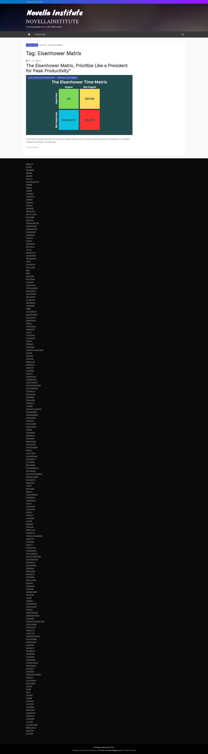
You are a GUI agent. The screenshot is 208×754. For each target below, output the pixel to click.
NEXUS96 (30, 489)
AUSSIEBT (30, 657)
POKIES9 (29, 194)
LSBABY (29, 695)
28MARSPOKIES (32, 615)
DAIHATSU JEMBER (34, 474)
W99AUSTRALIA (33, 636)
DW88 (28, 167)
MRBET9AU (31, 728)
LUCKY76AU (31, 680)
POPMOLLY (30, 391)
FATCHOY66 (31, 294)
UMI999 (29, 199)
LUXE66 (29, 406)
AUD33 (29, 241)
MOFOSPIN (30, 394)
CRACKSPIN (31, 427)
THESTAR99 (31, 624)
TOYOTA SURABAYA (34, 536)
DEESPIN (29, 220)
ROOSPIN (30, 595)
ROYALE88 (30, 400)
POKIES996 (30, 660)
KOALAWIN (31, 232)
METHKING (30, 465)
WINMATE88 (31, 592)
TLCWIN (29, 722)
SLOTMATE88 (31, 725)
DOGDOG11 (31, 285)
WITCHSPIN (31, 424)
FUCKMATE (31, 459)
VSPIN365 (30, 654)
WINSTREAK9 (32, 613)
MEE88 (29, 173)
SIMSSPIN (30, 483)
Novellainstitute (52, 21)
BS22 (28, 692)
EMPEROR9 (31, 320)
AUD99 (29, 353)
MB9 (28, 273)
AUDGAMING (31, 412)
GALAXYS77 (31, 317)
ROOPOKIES (31, 666)
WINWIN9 (30, 306)
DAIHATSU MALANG (34, 350)
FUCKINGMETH (32, 468)
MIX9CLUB (30, 362)
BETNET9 (30, 648)
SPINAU (29, 205)
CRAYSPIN (30, 432)
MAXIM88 (30, 170)
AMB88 (29, 185)
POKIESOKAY (31, 604)
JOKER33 (29, 202)
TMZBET (29, 601)
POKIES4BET (31, 379)
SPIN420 (29, 344)
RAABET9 (30, 403)
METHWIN (30, 279)
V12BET (29, 609)
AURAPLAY (30, 713)
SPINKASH (30, 435)
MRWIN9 (29, 208)
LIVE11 (29, 332)
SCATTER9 (30, 453)
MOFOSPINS (31, 565)
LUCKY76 (30, 704)
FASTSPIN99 (31, 639)
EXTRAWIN (30, 471)
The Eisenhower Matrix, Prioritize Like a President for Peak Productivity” (77, 68)
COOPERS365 (32, 456)
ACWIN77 (30, 669)
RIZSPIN (29, 583)
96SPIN (29, 176)
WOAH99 (30, 618)
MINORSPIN (31, 441)
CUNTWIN (30, 335)
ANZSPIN (30, 368)
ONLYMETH (30, 303)
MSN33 (29, 450)
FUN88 (29, 191)
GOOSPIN (30, 645)
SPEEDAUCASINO (33, 674)
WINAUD (30, 359)
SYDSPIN (29, 589)
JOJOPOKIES (31, 418)
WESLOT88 (31, 444)
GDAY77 (29, 373)
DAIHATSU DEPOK (33, 409)
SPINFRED (30, 577)
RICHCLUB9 (31, 580)
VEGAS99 (30, 276)
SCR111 (29, 179)
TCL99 (28, 250)
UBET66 (29, 677)
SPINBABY (30, 329)
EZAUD (29, 341)
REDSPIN (30, 701)
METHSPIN (30, 297)
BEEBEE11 (30, 365)
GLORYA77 (30, 196)
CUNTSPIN (30, 338)
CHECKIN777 (31, 311)
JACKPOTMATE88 (33, 385)
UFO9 (28, 261)
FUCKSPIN (30, 462)
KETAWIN (30, 438)
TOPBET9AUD (32, 663)
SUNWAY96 (31, 255)
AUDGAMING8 (32, 415)
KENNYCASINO (32, 477)
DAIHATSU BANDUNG (35, 621)
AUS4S (29, 686)
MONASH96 (31, 258)
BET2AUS (30, 247)
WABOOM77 (31, 642)
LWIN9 (29, 598)
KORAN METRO (32, 223)
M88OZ (29, 188)
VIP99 (28, 689)
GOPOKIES (30, 710)
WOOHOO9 (31, 627)
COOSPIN (30, 421)
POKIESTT (30, 716)
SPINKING (30, 397)
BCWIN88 (30, 217)
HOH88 (29, 698)
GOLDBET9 (30, 480)
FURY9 (29, 486)
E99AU (29, 323)
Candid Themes (129, 750)
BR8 (27, 270)
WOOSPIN (30, 244)
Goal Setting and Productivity (41, 77)
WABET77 (30, 630)
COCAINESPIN (32, 388)
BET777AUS (31, 214)
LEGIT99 (29, 733)
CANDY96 (30, 347)
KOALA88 (30, 719)
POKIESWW (31, 376)
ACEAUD (29, 282)
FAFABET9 (30, 651)
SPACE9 (29, 238)
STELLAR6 (30, 267)
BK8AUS (29, 164)
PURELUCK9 (31, 607)
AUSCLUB (30, 633)
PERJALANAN (31, 288)
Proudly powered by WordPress (85, 750)
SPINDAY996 (31, 226)
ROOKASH (30, 586)
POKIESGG (30, 235)
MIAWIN (29, 356)
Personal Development (67, 77)
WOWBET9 (31, 291)
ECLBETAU (30, 300)
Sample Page (40, 34)
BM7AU (29, 492)
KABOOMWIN (31, 494)
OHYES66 (30, 371)
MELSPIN (30, 730)
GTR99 (29, 430)
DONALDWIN (31, 229)
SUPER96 (30, 707)
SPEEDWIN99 (32, 447)
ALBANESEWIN (32, 182)
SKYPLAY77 (31, 211)
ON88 (28, 309)
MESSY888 (30, 683)
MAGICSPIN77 (32, 315)
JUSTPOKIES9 (31, 382)
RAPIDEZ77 (31, 253)
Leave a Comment (32, 147)
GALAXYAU (30, 264)
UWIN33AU (31, 326)
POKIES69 (30, 671)
